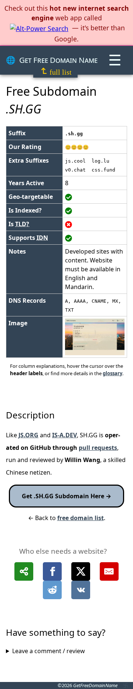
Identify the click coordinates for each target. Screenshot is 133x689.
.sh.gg (74, 133)
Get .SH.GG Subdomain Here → (66, 496)
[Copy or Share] (23, 571)
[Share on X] (80, 571)
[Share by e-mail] (109, 571)
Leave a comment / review (48, 651)
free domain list (80, 518)
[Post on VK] (80, 590)
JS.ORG (28, 435)
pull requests (98, 448)
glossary (112, 373)
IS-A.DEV (64, 435)
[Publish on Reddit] (52, 590)
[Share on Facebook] (52, 571)
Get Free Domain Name (58, 60)
